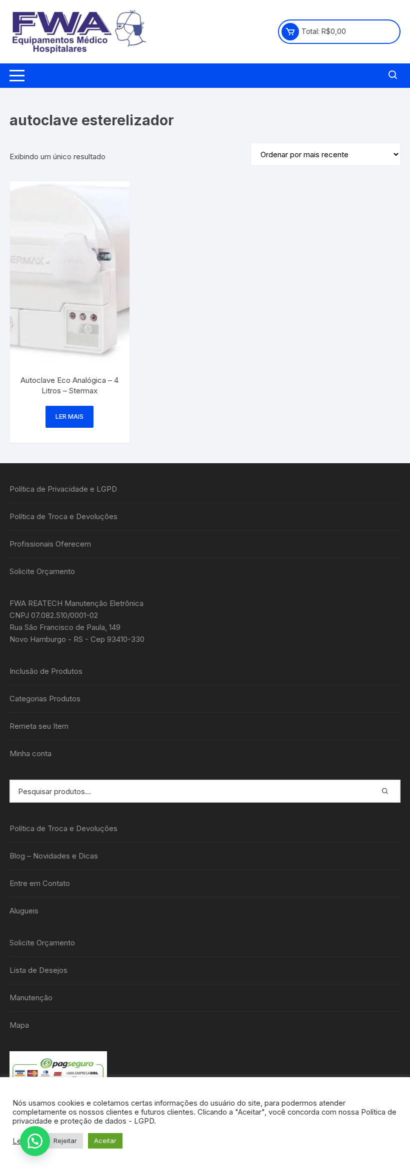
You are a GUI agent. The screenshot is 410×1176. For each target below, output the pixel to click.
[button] (35, 1141)
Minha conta (31, 753)
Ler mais (70, 416)
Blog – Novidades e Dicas (54, 856)
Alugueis (24, 910)
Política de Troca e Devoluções (64, 516)
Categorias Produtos (45, 698)
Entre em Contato (40, 883)
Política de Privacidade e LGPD (63, 489)
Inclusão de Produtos (46, 671)
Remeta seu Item (39, 726)
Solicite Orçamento (42, 571)
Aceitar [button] (105, 1141)
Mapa (19, 1025)
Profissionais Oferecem (50, 544)
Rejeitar (65, 1141)
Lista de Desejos (39, 970)
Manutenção (31, 997)
